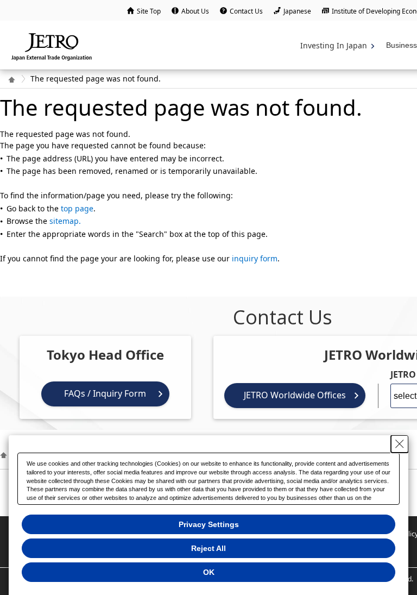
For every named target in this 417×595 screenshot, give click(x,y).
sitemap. (65, 221)
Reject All (208, 548)
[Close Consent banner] (399, 444)
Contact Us (246, 11)
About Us (195, 11)
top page (77, 208)
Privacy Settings (209, 524)
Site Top (149, 11)
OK (208, 572)
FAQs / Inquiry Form (105, 393)
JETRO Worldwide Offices (295, 395)
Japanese (297, 11)
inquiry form (254, 258)
